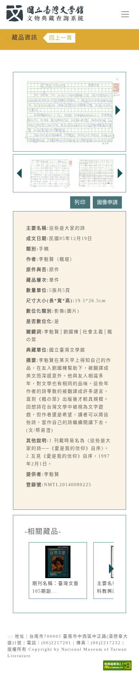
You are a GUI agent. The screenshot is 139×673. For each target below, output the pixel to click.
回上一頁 (60, 37)
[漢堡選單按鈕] (125, 14)
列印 (80, 202)
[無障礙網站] (117, 664)
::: (2, 4)
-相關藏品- (43, 531)
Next (118, 110)
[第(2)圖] (98, 173)
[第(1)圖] (49, 173)
